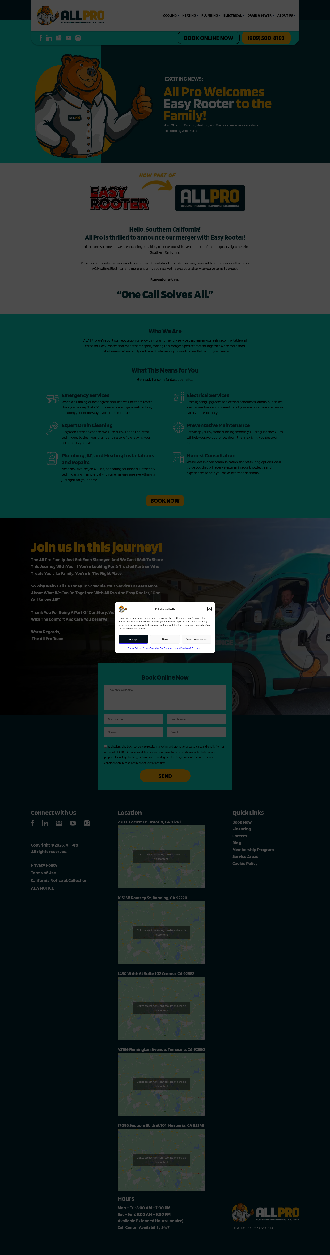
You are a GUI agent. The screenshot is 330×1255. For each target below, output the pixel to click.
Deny (165, 639)
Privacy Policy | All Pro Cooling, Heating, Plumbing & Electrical (172, 648)
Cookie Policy (134, 648)
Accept (133, 639)
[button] (209, 609)
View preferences (196, 639)
